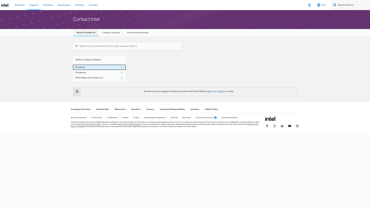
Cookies (125, 118)
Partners (79, 4)
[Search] (76, 46)
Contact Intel (102, 109)
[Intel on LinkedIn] (282, 126)
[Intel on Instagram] (297, 126)
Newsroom (120, 109)
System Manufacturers (138, 32)
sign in (210, 91)
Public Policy (211, 109)
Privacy (136, 118)
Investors (135, 109)
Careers (150, 109)
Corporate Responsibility (172, 109)
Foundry (93, 4)
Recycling (186, 118)
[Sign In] (309, 5)
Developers (64, 4)
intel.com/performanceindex (89, 124)
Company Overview (80, 109)
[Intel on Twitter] (275, 126)
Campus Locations (111, 32)
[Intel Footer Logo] (270, 119)
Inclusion (194, 109)
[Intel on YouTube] (290, 126)
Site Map (174, 118)
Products (20, 4)
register (221, 91)
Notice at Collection (229, 118)
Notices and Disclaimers (131, 124)
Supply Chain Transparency (155, 118)
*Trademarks (112, 118)
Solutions (48, 4)
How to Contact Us (85, 32)
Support (33, 4)
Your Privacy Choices (204, 118)
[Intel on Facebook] (267, 126)
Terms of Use (96, 118)
